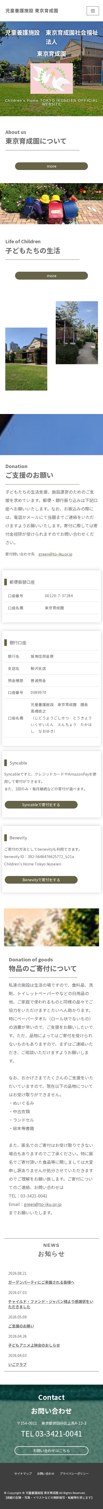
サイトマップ (23, 1473)
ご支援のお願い (21, 1325)
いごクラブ (17, 1364)
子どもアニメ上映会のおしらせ (34, 1345)
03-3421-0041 (58, 1433)
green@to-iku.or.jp (55, 554)
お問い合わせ (45, 1473)
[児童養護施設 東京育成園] (30, 11)
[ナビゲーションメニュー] (93, 10)
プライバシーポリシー (74, 1473)
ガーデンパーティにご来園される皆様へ (41, 1282)
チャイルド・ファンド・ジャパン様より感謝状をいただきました (50, 1304)
